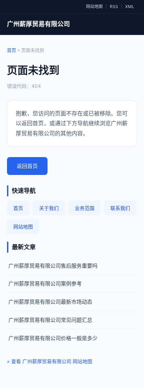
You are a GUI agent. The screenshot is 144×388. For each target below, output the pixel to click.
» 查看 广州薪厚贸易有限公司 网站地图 (49, 361)
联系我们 (120, 208)
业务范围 (84, 208)
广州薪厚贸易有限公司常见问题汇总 (50, 320)
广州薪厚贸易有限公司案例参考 (45, 283)
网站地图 (94, 6)
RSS (114, 6)
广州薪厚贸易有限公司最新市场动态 (50, 301)
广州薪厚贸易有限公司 (38, 24)
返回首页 (27, 166)
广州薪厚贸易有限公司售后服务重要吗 (53, 265)
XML (129, 6)
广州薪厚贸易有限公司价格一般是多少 (53, 338)
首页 (11, 50)
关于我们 (49, 208)
